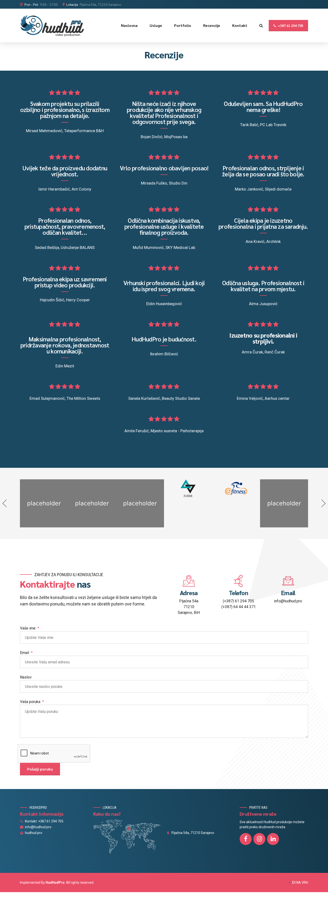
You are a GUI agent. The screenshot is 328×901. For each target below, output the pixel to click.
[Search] (261, 25)
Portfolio (182, 25)
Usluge (156, 25)
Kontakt (239, 25)
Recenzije (211, 25)
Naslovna (129, 25)
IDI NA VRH (300, 882)
